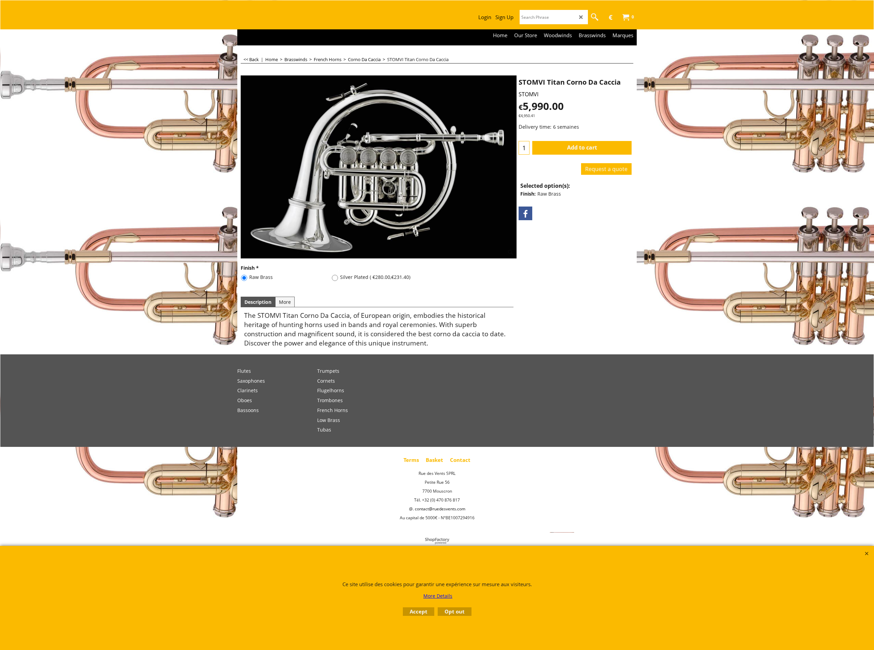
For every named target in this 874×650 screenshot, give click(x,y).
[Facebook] (525, 213)
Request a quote (606, 169)
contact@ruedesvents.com (440, 509)
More (285, 302)
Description (257, 302)
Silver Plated (375, 277)
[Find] (595, 17)
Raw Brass (261, 277)
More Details (437, 596)
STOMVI (528, 94)
